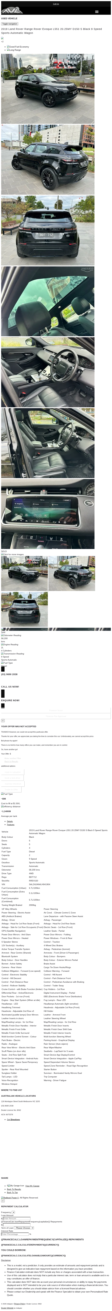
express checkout (13, 784)
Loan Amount (7, 1215)
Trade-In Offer (11, 789)
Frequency (6, 1212)
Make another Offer (13, 758)
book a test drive (12, 778)
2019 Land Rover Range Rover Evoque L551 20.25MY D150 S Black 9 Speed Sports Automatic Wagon (51, 31)
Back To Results (14, 1189)
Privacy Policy (19, 1304)
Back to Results (11, 761)
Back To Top (12, 1192)
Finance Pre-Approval (56, 716)
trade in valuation (13, 772)
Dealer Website (7, 1308)
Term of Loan (7, 1228)
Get (13, 1120)
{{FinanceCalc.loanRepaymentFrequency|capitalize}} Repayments (31, 1221)
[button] (56, 1260)
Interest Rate (7, 1231)
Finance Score (56, 710)
